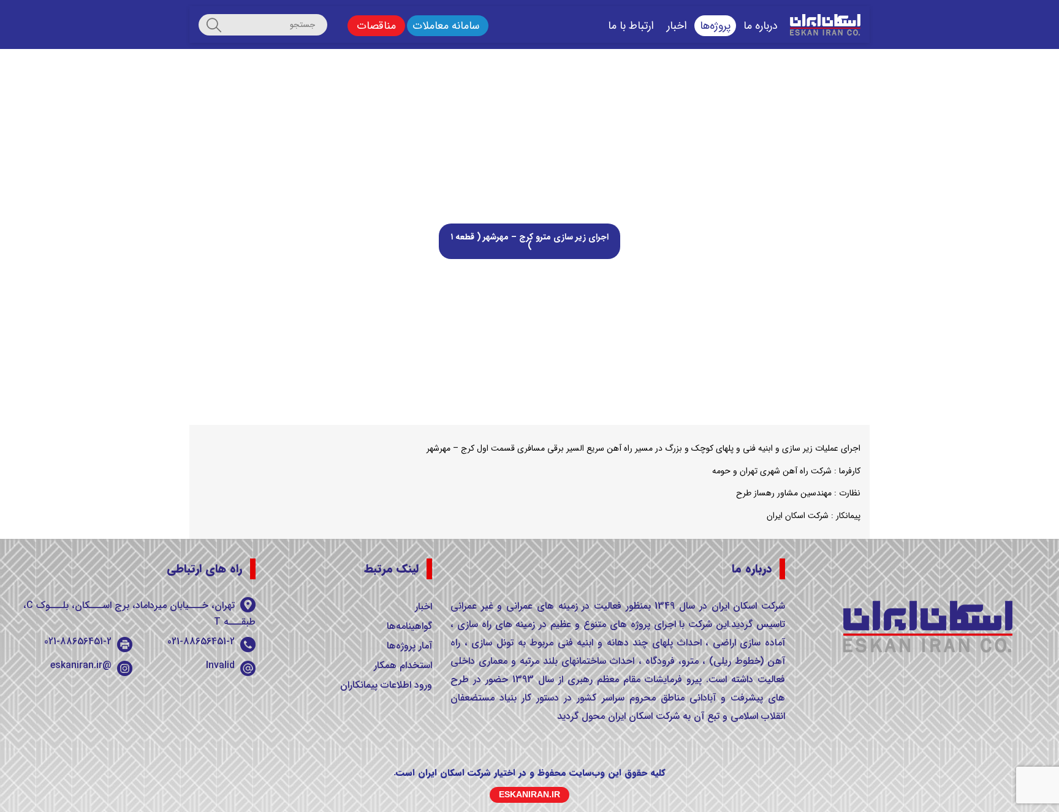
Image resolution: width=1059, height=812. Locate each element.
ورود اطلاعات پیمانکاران (386, 685)
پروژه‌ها (715, 25)
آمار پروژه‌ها (409, 645)
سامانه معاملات (445, 25)
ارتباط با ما (631, 25)
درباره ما (760, 25)
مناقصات (376, 25)
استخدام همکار (403, 665)
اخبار (677, 25)
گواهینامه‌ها (409, 626)
